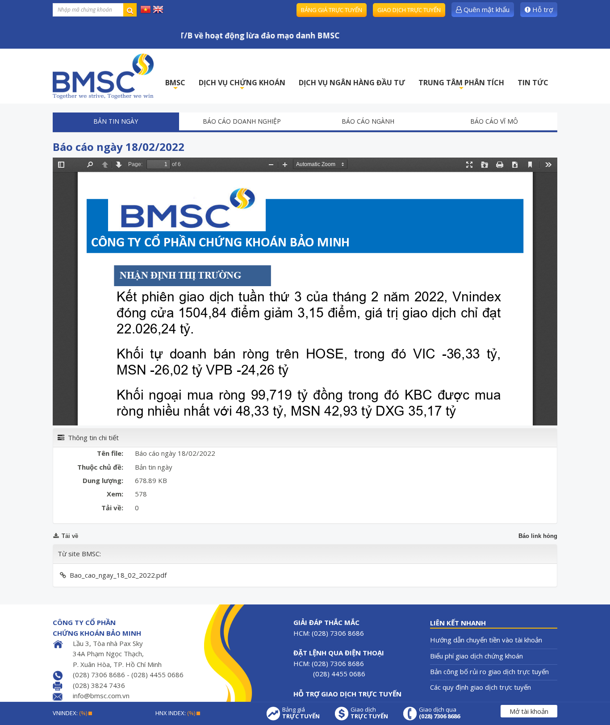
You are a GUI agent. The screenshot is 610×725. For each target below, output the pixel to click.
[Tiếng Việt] (145, 8)
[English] (158, 8)
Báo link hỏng (537, 536)
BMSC (175, 85)
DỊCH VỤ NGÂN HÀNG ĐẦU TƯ (352, 83)
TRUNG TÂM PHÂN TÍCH (461, 85)
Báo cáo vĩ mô (494, 121)
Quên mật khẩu (486, 9)
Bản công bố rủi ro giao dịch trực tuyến (489, 671)
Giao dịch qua (439, 713)
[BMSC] (103, 76)
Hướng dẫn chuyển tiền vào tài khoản (486, 639)
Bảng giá (301, 713)
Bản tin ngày (115, 121)
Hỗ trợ (542, 9)
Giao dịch (369, 713)
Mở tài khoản (529, 711)
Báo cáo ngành (368, 121)
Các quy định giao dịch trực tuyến (480, 687)
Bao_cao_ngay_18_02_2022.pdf (118, 575)
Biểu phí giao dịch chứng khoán (476, 655)
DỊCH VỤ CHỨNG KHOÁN (242, 85)
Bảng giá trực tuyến (331, 10)
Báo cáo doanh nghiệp (242, 121)
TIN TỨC (533, 83)
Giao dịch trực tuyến (409, 10)
